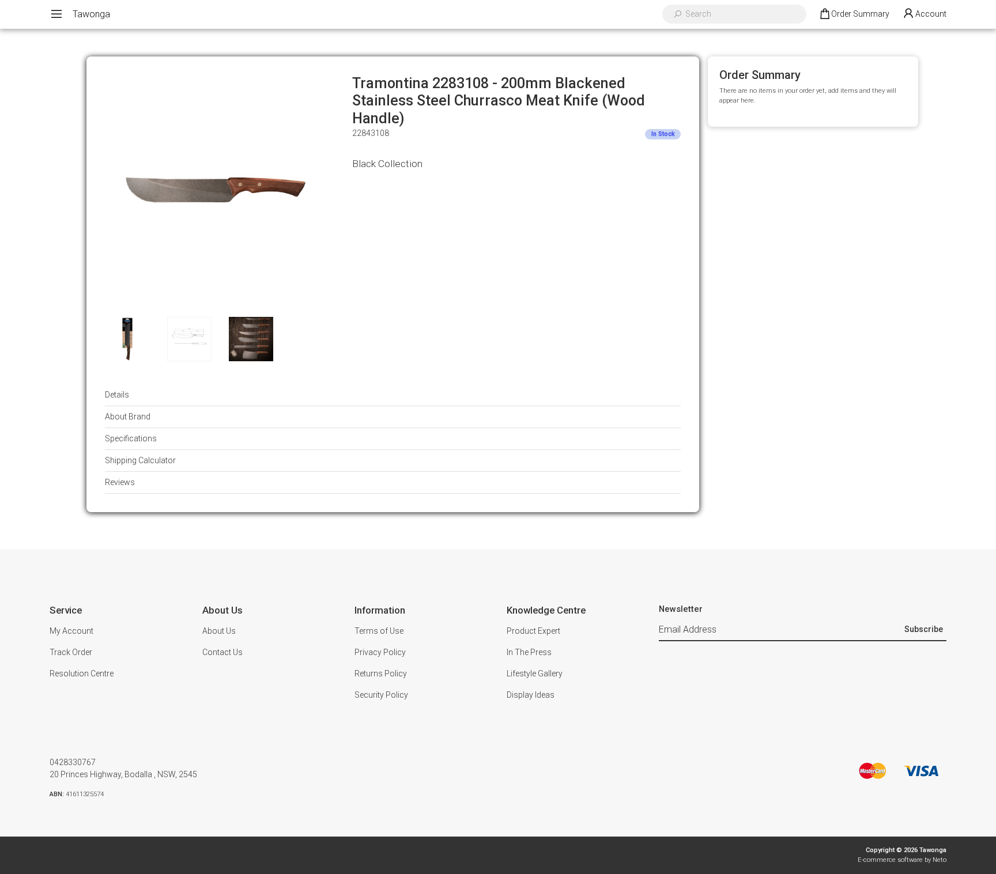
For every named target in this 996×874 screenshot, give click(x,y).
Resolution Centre (82, 673)
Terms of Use (378, 630)
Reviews (120, 482)
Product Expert (533, 630)
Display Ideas (530, 694)
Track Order (71, 652)
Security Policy (381, 694)
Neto (939, 860)
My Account (71, 630)
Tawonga (91, 14)
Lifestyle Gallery (535, 673)
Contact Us (222, 652)
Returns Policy (380, 673)
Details (117, 394)
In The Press (529, 652)
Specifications (131, 438)
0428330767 (73, 762)
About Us (219, 630)
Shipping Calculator (140, 460)
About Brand (127, 416)
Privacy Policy (380, 652)
